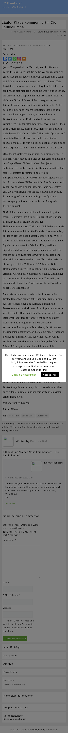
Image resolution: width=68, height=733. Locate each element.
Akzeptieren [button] (50, 374)
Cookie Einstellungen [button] (24, 374)
